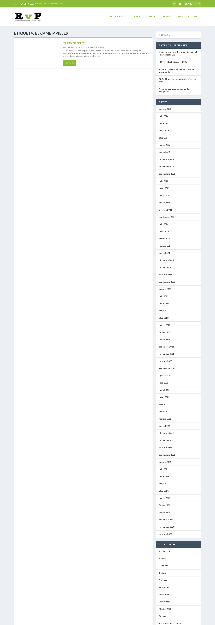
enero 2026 (164, 152)
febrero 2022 (165, 418)
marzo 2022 (164, 411)
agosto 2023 (165, 289)
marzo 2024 (164, 238)
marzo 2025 (164, 195)
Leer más (69, 63)
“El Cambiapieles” (74, 43)
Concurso (163, 565)
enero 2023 (164, 339)
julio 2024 (163, 224)
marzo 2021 (164, 498)
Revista (162, 616)
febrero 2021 (165, 505)
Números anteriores (188, 16)
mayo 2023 (164, 310)
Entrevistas (164, 601)
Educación (164, 587)
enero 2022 (164, 426)
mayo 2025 (164, 188)
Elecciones (134, 16)
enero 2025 (164, 202)
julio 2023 (163, 296)
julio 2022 (163, 382)
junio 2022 (164, 390)
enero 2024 (164, 253)
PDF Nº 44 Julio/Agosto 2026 (173, 62)
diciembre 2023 (166, 260)
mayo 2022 (164, 397)
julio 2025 (163, 181)
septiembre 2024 (167, 217)
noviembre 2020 (166, 527)
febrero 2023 (165, 332)
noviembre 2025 (166, 166)
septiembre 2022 (167, 368)
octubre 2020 (165, 534)
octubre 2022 (165, 361)
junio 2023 (164, 303)
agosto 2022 (165, 375)
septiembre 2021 (167, 455)
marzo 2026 (164, 145)
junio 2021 (164, 476)
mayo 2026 (164, 130)
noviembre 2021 (166, 440)
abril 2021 (163, 491)
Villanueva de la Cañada (170, 623)
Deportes (166, 16)
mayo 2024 (164, 231)
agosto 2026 (165, 109)
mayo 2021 (164, 483)
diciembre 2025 (166, 159)
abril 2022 (163, 404)
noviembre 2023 (166, 267)
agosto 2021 (165, 462)
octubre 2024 (165, 210)
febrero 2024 (165, 246)
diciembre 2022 (166, 346)
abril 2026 (163, 137)
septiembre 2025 (167, 174)
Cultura (151, 16)
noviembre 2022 (166, 354)
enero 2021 (164, 512)
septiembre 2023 (167, 282)
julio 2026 (163, 116)
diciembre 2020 (166, 519)
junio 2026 (164, 123)
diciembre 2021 (166, 433)
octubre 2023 (165, 274)
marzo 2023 (164, 325)
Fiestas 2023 (165, 609)
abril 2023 (163, 318)
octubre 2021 (165, 447)
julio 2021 (163, 469)
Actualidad (116, 16)
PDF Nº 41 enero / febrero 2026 (49, 3)
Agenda (162, 558)
